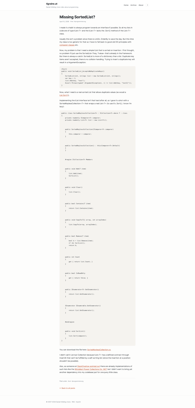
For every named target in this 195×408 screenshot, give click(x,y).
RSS (73, 402)
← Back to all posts (67, 388)
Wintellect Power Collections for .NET (91, 369)
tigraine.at (51, 3)
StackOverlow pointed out (88, 366)
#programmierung (80, 21)
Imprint (78, 402)
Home (126, 5)
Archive (133, 5)
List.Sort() (64, 95)
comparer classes (67, 45)
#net (71, 21)
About (141, 5)
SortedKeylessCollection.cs (99, 350)
